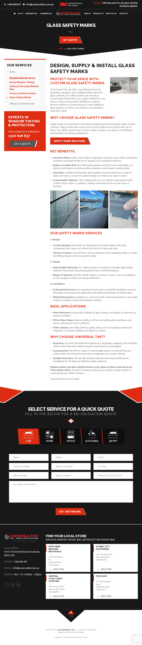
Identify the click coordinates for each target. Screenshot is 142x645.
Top (71, 616)
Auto (20, 13)
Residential (32, 13)
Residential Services (22, 78)
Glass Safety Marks (20, 97)
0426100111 (101, 590)
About (87, 13)
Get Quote (70, 39)
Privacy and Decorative (22, 93)
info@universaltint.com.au (40, 4)
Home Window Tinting (21, 82)
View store (58, 569)
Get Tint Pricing (70, 511)
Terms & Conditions (63, 637)
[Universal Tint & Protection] (21, 537)
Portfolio (111, 13)
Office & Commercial (21, 103)
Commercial (46, 13)
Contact (123, 13)
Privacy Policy (81, 637)
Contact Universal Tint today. (65, 379)
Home (60, 49)
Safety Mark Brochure (69, 141)
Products (98, 13)
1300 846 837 (14, 4)
